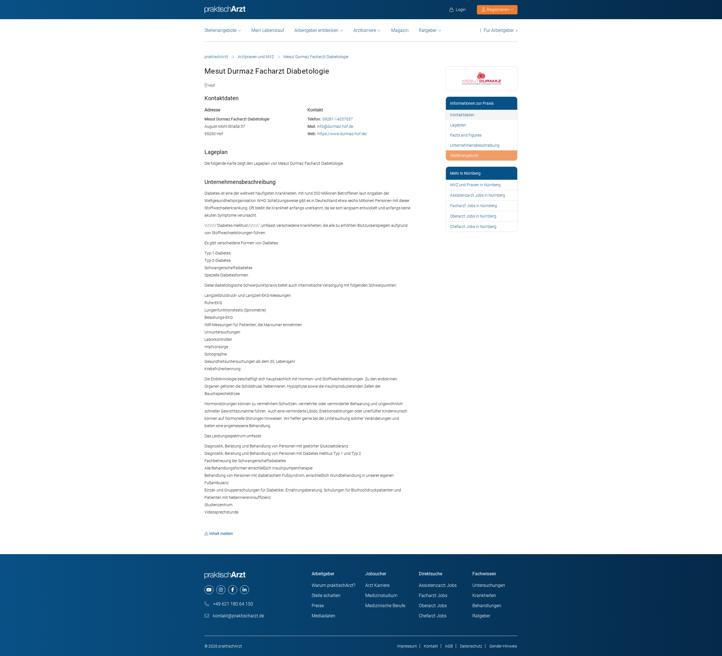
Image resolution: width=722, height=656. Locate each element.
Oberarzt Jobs (433, 605)
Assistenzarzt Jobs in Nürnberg (477, 195)
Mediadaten (323, 615)
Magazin (400, 30)
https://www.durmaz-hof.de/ (342, 133)
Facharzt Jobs (433, 595)
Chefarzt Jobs (432, 615)
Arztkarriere (364, 30)
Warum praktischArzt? (333, 585)
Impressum (407, 646)
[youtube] (208, 589)
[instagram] (220, 589)
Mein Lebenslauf (267, 30)
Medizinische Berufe (385, 605)
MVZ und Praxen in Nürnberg (475, 185)
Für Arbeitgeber (499, 30)
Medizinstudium (381, 595)
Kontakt (431, 646)
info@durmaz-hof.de (335, 126)
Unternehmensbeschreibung (474, 145)
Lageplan (458, 125)
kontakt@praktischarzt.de (238, 615)
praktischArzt (216, 56)
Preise (318, 605)
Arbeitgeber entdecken (316, 30)
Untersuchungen (488, 585)
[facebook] (232, 589)
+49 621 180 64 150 (232, 604)
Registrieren (498, 9)
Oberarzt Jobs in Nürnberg (473, 216)
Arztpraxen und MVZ (256, 56)
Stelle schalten (326, 595)
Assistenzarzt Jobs (438, 585)
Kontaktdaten (462, 115)
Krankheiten (484, 595)
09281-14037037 (337, 119)
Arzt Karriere (377, 585)
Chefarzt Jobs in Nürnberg (473, 226)
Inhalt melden (221, 533)
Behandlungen (486, 605)
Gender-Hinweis (503, 646)
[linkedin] (244, 589)
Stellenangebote (220, 30)
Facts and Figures (465, 135)
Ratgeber (428, 30)
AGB (449, 646)
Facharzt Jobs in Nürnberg (473, 205)
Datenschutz (471, 646)
